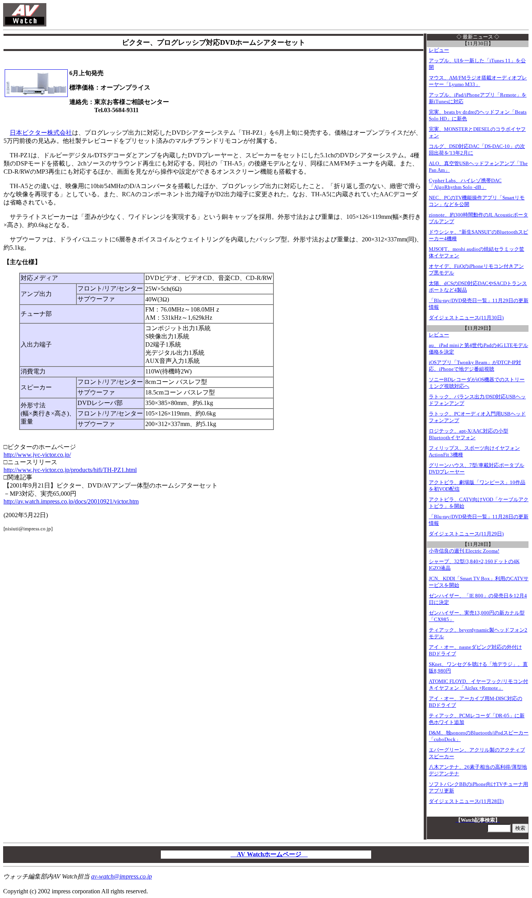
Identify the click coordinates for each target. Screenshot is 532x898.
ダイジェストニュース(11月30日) (466, 317)
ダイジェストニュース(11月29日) (466, 534)
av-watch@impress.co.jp (121, 876)
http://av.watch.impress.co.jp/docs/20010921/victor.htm (71, 501)
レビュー (439, 50)
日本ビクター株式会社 (41, 132)
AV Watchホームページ (269, 854)
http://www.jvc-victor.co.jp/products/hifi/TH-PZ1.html (70, 470)
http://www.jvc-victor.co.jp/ (37, 454)
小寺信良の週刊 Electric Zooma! (464, 551)
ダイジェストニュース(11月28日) (466, 801)
